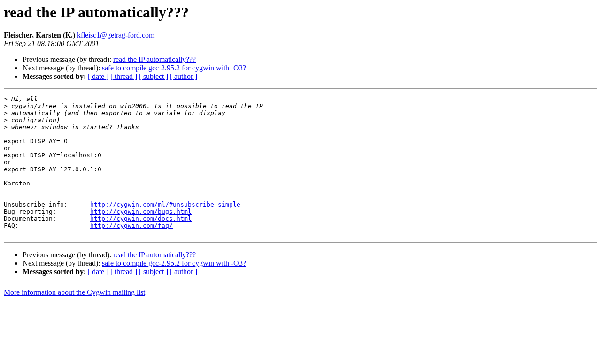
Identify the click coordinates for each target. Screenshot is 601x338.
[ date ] (98, 76)
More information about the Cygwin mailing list (74, 292)
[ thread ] (123, 76)
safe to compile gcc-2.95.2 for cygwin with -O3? (174, 68)
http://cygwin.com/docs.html (141, 218)
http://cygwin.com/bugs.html (141, 211)
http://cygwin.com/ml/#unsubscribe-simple (165, 204)
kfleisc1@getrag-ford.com (115, 35)
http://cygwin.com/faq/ (131, 225)
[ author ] (183, 76)
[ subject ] (153, 76)
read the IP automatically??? (154, 59)
